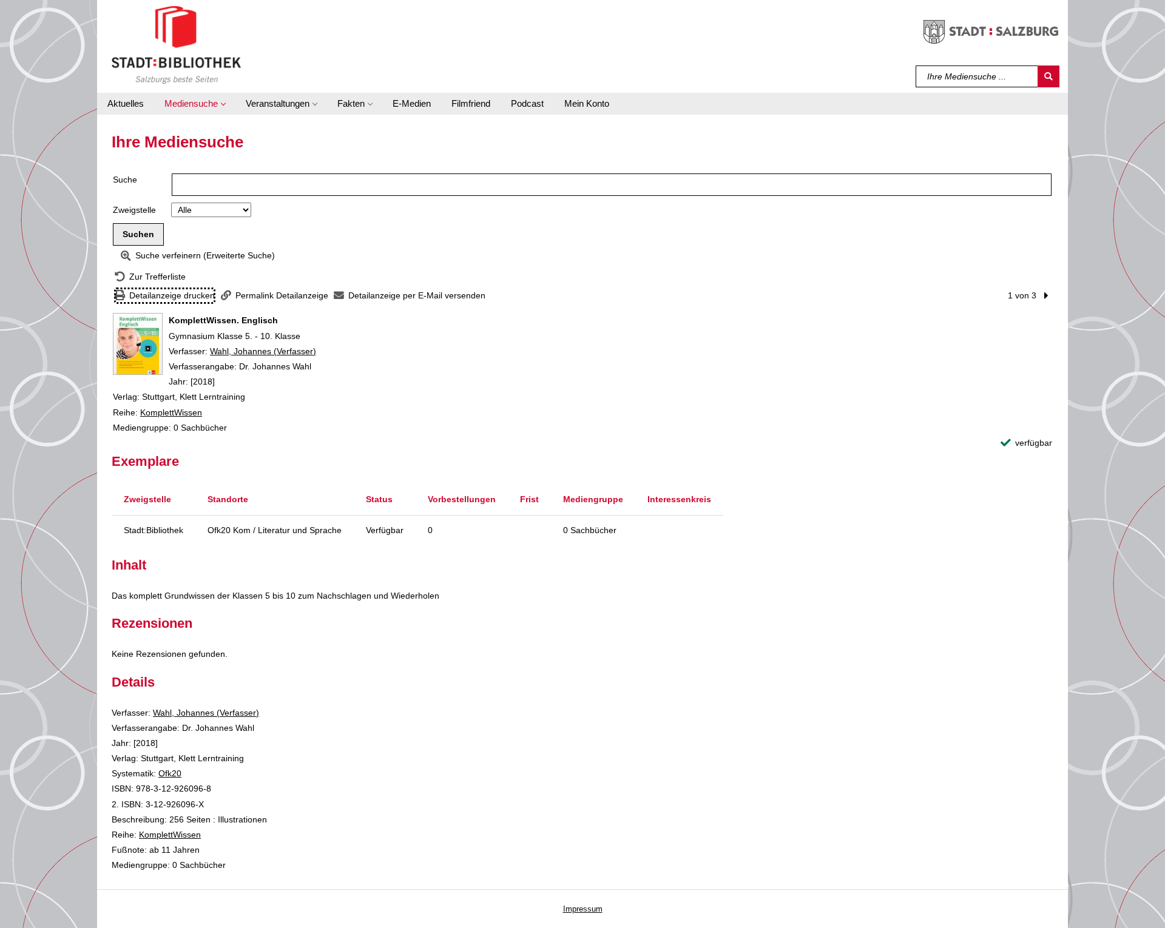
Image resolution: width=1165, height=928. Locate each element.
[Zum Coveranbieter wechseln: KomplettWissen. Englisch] (138, 344)
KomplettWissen (171, 412)
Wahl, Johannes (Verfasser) (263, 351)
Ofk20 (169, 773)
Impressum (583, 908)
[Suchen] (1048, 76)
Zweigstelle (134, 210)
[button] (195, 104)
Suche (125, 179)
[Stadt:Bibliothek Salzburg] (176, 44)
